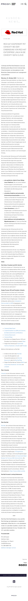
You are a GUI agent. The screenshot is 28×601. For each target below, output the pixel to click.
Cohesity (3, 373)
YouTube (19, 364)
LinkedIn (17, 345)
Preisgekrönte (19, 451)
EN (22, 4)
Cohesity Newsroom (9, 335)
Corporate (7, 364)
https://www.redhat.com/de (17, 471)
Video (23, 341)
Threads (24, 345)
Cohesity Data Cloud (9, 328)
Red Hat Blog (18, 360)
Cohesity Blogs (8, 337)
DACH (22, 362)
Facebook (11, 345)
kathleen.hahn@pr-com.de (8, 547)
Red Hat (19, 353)
